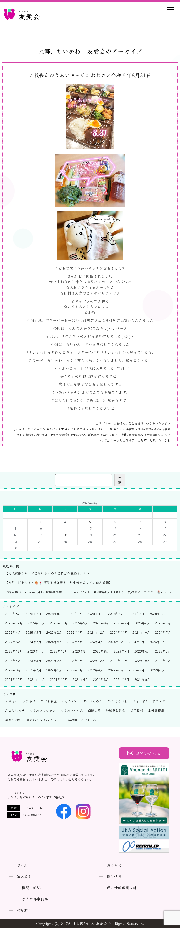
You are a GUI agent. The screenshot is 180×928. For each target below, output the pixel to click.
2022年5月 (75, 670)
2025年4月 (13, 632)
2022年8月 (13, 670)
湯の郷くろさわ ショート (44, 719)
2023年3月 (33, 660)
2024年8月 (13, 641)
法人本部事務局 (35, 899)
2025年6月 (142, 623)
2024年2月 (137, 641)
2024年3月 (116, 641)
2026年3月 (116, 613)
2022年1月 (157, 670)
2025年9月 (80, 623)
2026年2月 (137, 613)
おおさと (11, 701)
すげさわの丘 (92, 701)
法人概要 (24, 876)
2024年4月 (95, 641)
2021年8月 (101, 679)
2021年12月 (14, 679)
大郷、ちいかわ (159, 440)
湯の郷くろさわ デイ (83, 719)
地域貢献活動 (115, 710)
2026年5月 (75, 613)
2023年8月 (101, 651)
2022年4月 (95, 670)
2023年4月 (13, 660)
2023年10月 (59, 651)
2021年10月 (59, 679)
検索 (119, 480)
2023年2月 (54, 660)
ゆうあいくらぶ (71, 710)
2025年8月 (101, 623)
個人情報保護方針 (122, 887)
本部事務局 (156, 710)
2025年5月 (163, 623)
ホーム (22, 865)
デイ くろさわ (117, 701)
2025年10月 (59, 623)
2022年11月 (119, 660)
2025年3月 (33, 632)
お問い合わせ (148, 753)
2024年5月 (75, 641)
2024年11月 (119, 632)
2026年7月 (33, 613)
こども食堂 (136, 423)
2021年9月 (80, 679)
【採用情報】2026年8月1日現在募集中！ (35, 591)
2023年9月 (80, 651)
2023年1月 (75, 660)
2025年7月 (122, 623)
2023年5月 (163, 651)
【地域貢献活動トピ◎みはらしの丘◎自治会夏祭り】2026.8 (49, 573)
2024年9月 (163, 632)
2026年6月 (54, 613)
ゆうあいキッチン (158, 423)
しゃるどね (70, 701)
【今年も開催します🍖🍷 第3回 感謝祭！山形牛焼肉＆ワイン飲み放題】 (58, 582)
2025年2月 (54, 632)
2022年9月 (163, 660)
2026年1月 (157, 613)
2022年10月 (141, 660)
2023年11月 (36, 651)
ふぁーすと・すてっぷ (148, 701)
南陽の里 (94, 710)
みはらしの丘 (15, 710)
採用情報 (136, 710)
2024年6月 (54, 641)
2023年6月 (142, 651)
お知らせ (120, 423)
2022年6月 (54, 670)
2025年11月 (36, 623)
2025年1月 (75, 632)
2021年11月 (36, 679)
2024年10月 (141, 632)
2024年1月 (157, 641)
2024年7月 (33, 641)
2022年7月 (33, 670)
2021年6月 (142, 679)
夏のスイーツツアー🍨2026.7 (149, 591)
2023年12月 (14, 651)
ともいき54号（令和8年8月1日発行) (96, 591)
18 (65, 535)
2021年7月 (122, 679)
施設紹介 (24, 910)
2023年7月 (122, 651)
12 (90, 528)
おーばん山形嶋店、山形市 (128, 440)
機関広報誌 (13, 719)
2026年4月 (95, 613)
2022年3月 (116, 670)
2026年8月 (13, 613)
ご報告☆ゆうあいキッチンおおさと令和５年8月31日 (90, 75)
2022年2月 (137, 670)
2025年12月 (14, 623)
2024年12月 (96, 632)
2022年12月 (96, 660)
